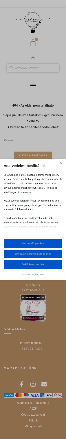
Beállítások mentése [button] (33, 264)
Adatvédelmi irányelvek (33, 274)
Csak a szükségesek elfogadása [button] (33, 253)
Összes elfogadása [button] (33, 243)
